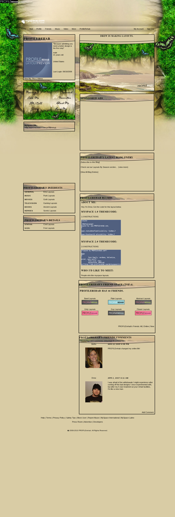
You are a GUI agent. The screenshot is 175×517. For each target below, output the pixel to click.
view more (123, 167)
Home (23, 29)
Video (66, 29)
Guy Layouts (116, 309)
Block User (81, 418)
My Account (139, 29)
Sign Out (150, 29)
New (152, 326)
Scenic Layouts (49, 211)
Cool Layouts (48, 224)
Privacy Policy (59, 418)
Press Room (77, 422)
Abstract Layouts (143, 298)
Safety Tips (71, 418)
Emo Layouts (48, 192)
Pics (34, 79)
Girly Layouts (90, 309)
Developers (98, 422)
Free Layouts (49, 228)
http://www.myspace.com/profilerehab (40, 128)
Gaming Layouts (50, 203)
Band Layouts (90, 298)
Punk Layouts (49, 196)
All (141, 326)
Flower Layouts (143, 309)
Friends (48, 29)
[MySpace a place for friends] (33, 22)
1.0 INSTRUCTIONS (89, 217)
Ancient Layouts (50, 207)
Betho (93, 344)
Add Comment (148, 412)
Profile (39, 29)
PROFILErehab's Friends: (129, 326)
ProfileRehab (85, 29)
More (74, 29)
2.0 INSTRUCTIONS (89, 247)
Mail (31, 29)
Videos (40, 79)
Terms (48, 418)
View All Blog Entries (89, 172)
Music (57, 29)
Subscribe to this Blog (90, 162)
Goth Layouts (49, 199)
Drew (94, 378)
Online (146, 326)
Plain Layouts (116, 298)
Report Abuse (93, 418)
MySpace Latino (127, 418)
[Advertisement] (87, 7)
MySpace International (110, 418)
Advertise (88, 422)
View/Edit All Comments (114, 341)
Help (43, 418)
